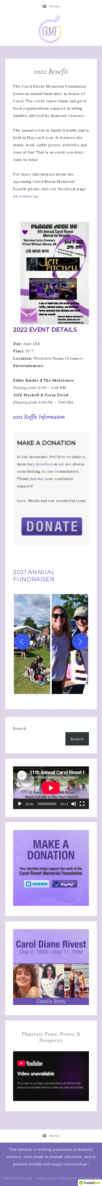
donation (44, 464)
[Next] (80, 642)
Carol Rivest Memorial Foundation (51, 29)
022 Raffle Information (40, 416)
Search (19, 728)
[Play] (19, 803)
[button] (32, 641)
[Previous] (22, 642)
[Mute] (73, 803)
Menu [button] (55, 6)
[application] (51, 787)
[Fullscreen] (82, 803)
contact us (28, 196)
